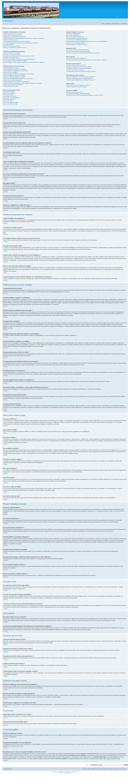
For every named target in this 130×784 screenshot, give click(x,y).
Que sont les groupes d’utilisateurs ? (75, 36)
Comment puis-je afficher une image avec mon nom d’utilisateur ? (19, 59)
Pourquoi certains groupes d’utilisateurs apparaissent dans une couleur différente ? (86, 41)
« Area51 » (110, 744)
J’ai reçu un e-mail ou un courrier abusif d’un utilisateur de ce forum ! (83, 53)
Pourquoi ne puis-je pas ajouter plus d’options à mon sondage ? (18, 73)
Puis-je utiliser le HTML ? (9, 93)
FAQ (103, 23)
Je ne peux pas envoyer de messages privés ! (77, 49)
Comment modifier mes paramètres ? (12, 53)
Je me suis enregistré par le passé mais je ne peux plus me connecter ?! (21, 43)
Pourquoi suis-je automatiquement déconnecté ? (15, 36)
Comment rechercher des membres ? (75, 69)
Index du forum (9, 20)
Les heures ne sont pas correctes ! (11, 54)
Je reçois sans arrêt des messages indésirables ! (78, 51)
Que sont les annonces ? (9, 99)
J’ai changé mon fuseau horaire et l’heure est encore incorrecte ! (19, 56)
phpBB (60, 771)
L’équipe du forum (86, 768)
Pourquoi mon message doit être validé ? (13, 84)
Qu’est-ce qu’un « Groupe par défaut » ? (76, 43)
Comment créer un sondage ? (10, 72)
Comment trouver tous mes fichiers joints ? (76, 86)
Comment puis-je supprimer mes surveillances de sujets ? (80, 79)
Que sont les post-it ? (8, 101)
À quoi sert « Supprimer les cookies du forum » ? (15, 47)
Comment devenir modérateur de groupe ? (76, 39)
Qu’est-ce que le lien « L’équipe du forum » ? (77, 44)
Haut (6, 118)
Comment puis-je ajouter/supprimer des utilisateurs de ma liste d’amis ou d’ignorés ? (86, 59)
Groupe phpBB (57, 735)
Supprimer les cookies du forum (99, 768)
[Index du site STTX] (31, 10)
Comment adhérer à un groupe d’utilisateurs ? (77, 38)
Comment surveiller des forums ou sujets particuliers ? (79, 78)
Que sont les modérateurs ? (73, 35)
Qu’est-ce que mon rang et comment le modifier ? (15, 60)
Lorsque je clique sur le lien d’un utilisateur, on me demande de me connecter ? (24, 62)
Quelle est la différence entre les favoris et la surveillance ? (80, 76)
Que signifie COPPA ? (8, 44)
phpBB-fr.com (68, 772)
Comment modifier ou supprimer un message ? (14, 69)
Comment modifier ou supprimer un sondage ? (14, 75)
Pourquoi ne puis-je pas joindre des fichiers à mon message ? (18, 78)
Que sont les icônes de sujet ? (10, 104)
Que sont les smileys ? (8, 94)
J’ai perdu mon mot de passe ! (10, 39)
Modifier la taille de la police (125, 20)
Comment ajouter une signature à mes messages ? (15, 70)
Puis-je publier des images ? (10, 96)
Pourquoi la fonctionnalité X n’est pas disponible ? (78, 93)
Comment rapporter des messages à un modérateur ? (16, 81)
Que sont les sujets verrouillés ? (11, 102)
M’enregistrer (116, 23)
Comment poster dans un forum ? (11, 67)
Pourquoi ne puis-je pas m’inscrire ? (12, 46)
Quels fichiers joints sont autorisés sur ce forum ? (78, 85)
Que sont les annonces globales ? (11, 97)
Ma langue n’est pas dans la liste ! (11, 57)
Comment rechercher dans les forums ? (76, 65)
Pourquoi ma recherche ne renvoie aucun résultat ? (79, 66)
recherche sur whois (106, 753)
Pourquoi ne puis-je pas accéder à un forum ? (14, 77)
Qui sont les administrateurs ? (73, 33)
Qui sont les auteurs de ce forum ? (74, 92)
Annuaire (108, 23)
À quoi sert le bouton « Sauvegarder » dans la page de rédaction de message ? (22, 83)
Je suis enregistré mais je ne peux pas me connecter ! (16, 41)
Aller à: (88, 764)
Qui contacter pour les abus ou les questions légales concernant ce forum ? (84, 95)
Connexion (124, 23)
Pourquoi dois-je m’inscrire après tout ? (12, 35)
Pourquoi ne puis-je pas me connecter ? (13, 33)
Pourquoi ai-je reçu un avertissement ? (12, 80)
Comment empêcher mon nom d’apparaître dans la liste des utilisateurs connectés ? (23, 38)
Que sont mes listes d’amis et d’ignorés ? (76, 58)
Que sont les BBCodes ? (9, 91)
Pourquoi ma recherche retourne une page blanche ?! (79, 68)
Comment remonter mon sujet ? (11, 86)
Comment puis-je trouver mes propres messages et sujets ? (81, 71)
